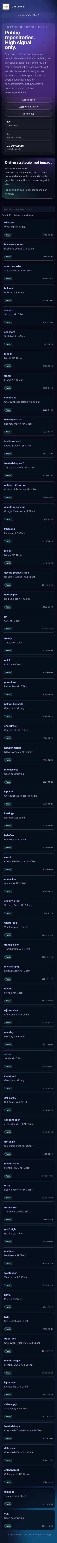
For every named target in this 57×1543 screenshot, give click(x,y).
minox (7, 550)
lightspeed (10, 1382)
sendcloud (10, 397)
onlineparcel (11, 1469)
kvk (6, 1316)
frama (7, 375)
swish (7, 1054)
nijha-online (11, 1010)
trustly (8, 638)
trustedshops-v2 (14, 463)
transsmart (10, 1207)
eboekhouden (12, 1119)
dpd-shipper (11, 594)
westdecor (10, 1272)
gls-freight (10, 1229)
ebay (7, 1185)
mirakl (8, 353)
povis (7, 1294)
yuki (6, 1513)
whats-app (10, 922)
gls (6, 616)
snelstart (9, 331)
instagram (10, 1076)
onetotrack (10, 725)
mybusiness (11, 769)
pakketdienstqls (13, 703)
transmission (11, 944)
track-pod (10, 1338)
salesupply (10, 1404)
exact (7, 857)
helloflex (9, 835)
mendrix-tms (11, 1163)
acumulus (10, 879)
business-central (14, 244)
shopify (8, 310)
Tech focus (28, 113)
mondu (8, 988)
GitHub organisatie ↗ (28, 15)
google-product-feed (16, 572)
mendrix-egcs (12, 1360)
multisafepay (11, 966)
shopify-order (12, 900)
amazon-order (12, 266)
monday (9, 1032)
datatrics (9, 1448)
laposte (8, 791)
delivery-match (13, 419)
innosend (9, 528)
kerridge (9, 813)
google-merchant (14, 507)
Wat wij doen (28, 99)
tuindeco (9, 1491)
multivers (9, 1251)
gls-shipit (9, 1141)
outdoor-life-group (15, 485)
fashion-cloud (12, 441)
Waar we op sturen (28, 106)
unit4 (7, 660)
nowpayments (12, 747)
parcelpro (10, 682)
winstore (9, 222)
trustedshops (12, 1426)
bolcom (8, 288)
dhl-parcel (10, 1097)
